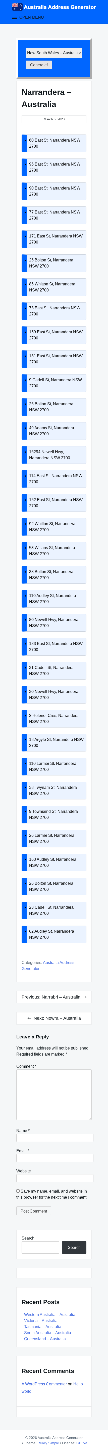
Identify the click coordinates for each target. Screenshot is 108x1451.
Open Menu (31, 17)
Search (28, 1238)
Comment (26, 1066)
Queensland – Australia (45, 1339)
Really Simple (48, 1443)
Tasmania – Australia (42, 1327)
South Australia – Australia (47, 1333)
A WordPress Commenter (44, 1384)
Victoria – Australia (41, 1321)
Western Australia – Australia (49, 1314)
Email (22, 1151)
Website (23, 1171)
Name (23, 1130)
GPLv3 (81, 1443)
